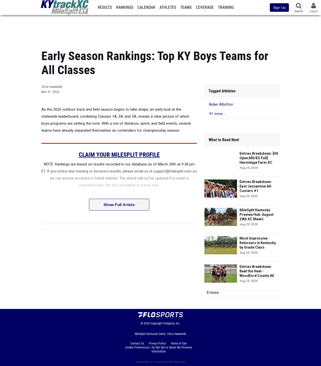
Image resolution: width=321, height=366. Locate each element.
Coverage (205, 7)
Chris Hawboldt (51, 87)
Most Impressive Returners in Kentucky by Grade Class (257, 242)
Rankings (124, 7)
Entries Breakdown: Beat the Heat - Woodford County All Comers (256, 271)
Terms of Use (179, 343)
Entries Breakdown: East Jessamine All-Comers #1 (255, 186)
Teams (186, 7)
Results (105, 7)
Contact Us (137, 343)
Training (226, 7)
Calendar (146, 7)
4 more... (213, 292)
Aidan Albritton (221, 104)
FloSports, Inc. (171, 323)
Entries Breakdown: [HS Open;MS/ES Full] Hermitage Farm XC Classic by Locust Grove (259, 158)
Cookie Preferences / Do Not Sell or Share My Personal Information (158, 349)
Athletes (167, 7)
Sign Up (279, 8)
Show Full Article (119, 205)
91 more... (217, 114)
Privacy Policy (157, 343)
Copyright (156, 323)
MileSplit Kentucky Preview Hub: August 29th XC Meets (256, 214)
